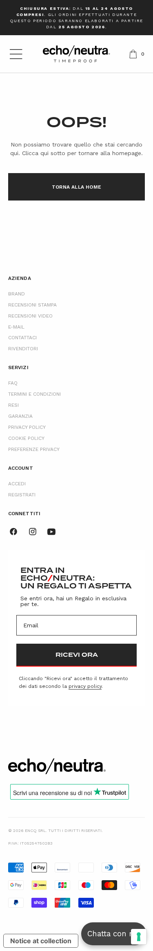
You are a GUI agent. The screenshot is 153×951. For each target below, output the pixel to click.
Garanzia (20, 416)
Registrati (21, 495)
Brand (16, 294)
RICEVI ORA (76, 655)
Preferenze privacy (34, 449)
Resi (13, 405)
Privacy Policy (27, 427)
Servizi (18, 367)
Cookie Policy (26, 438)
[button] (16, 54)
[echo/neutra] (57, 766)
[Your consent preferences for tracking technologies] (138, 936)
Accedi (17, 484)
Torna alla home (76, 187)
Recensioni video (30, 316)
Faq (13, 383)
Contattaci (22, 337)
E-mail (16, 327)
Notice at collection (40, 941)
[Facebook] (13, 531)
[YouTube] (51, 531)
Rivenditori (23, 349)
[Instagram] (33, 531)
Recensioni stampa (32, 305)
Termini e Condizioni (34, 394)
